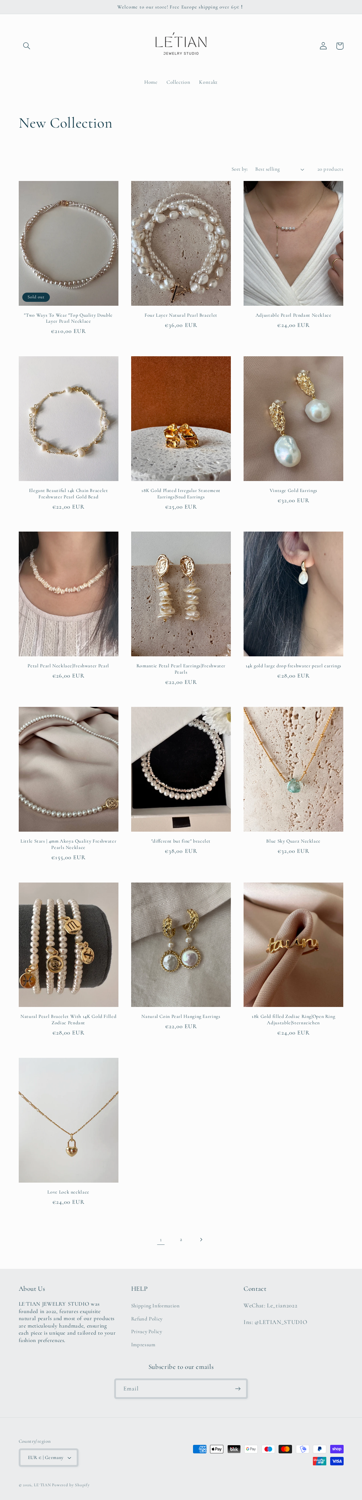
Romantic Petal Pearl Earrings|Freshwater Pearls (181, 669)
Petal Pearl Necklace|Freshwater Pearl (68, 666)
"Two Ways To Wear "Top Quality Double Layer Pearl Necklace (68, 318)
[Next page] (201, 1239)
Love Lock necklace (68, 1192)
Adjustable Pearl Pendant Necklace (294, 315)
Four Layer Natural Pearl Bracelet (181, 315)
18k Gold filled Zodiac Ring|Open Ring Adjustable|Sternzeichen (293, 1019)
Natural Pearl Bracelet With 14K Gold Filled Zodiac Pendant (68, 1019)
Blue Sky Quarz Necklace (293, 841)
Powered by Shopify (70, 1484)
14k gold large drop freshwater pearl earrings (293, 666)
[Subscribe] (238, 1388)
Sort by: (240, 169)
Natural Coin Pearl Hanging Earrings (180, 1016)
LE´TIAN (42, 1484)
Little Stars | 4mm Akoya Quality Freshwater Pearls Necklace (68, 844)
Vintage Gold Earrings (293, 490)
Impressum (143, 1344)
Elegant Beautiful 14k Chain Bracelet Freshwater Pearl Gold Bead (68, 493)
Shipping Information (155, 1305)
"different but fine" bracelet (181, 841)
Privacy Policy (146, 1331)
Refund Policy (147, 1319)
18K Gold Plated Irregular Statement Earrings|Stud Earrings (181, 493)
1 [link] (161, 1239)
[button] (27, 46)
